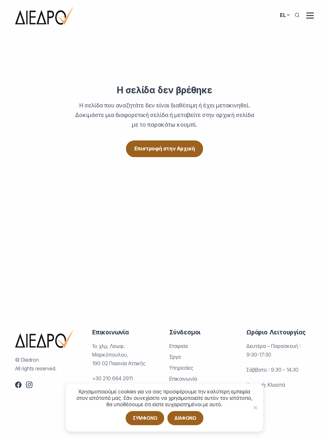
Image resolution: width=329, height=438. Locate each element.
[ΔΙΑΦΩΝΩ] (255, 407)
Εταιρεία (178, 346)
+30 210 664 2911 (112, 378)
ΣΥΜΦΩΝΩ (145, 418)
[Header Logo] (44, 15)
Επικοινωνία (183, 378)
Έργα (175, 357)
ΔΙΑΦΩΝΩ (185, 418)
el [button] (283, 15)
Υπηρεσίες (181, 368)
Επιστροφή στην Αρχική (164, 148)
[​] (310, 16)
